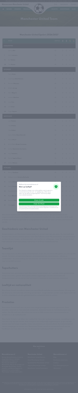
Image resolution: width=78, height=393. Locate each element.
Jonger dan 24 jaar (39, 203)
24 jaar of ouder (39, 200)
